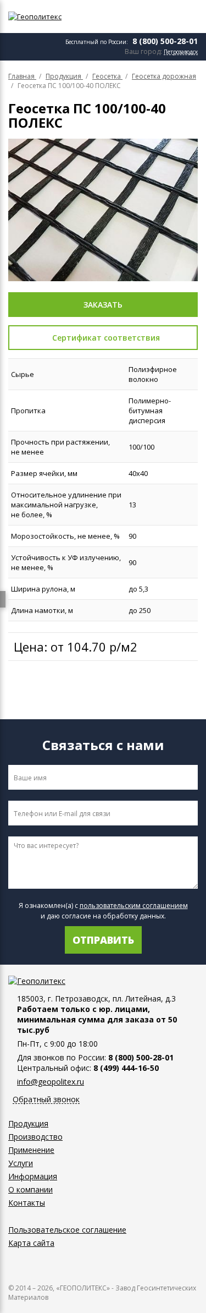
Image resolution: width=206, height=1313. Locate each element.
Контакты (26, 1202)
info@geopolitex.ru (50, 1081)
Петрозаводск (181, 52)
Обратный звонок (46, 1100)
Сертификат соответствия (106, 337)
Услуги (20, 1163)
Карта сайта (31, 1243)
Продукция (28, 1123)
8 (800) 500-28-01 (165, 41)
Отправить (103, 940)
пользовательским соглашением (134, 905)
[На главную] (57, 16)
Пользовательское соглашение (67, 1229)
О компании (30, 1189)
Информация (32, 1176)
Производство (35, 1136)
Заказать (103, 304)
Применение (31, 1150)
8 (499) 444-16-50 (126, 1068)
